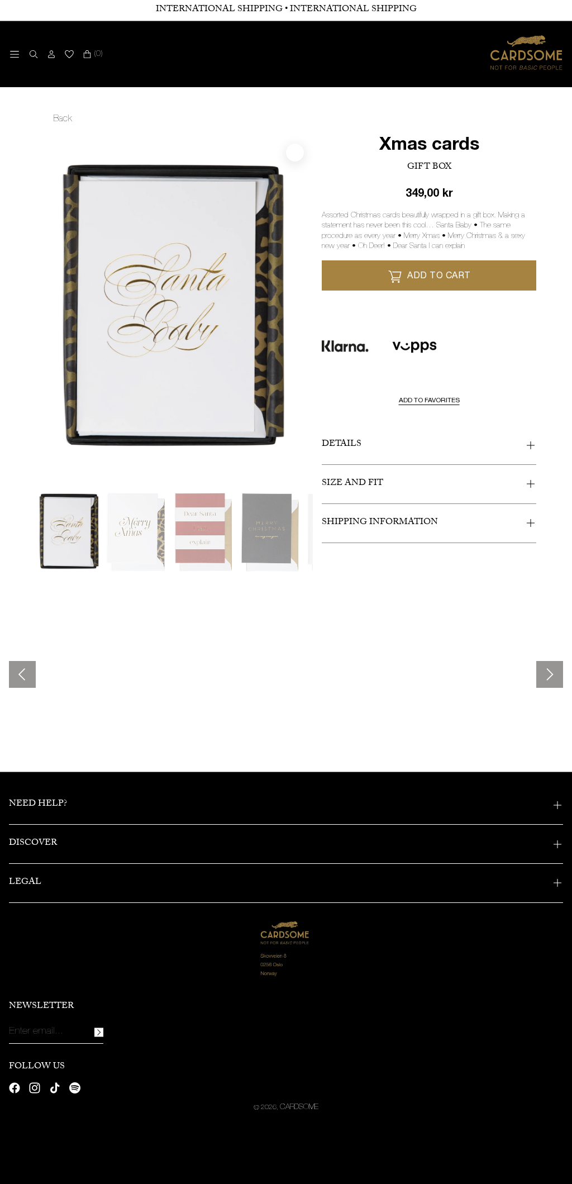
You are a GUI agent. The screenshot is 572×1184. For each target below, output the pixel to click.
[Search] (31, 54)
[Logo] (526, 54)
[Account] (51, 54)
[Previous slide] (22, 674)
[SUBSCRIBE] (98, 1032)
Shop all (52, 723)
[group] (69, 532)
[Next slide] (549, 674)
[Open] (14, 54)
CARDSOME (299, 1107)
